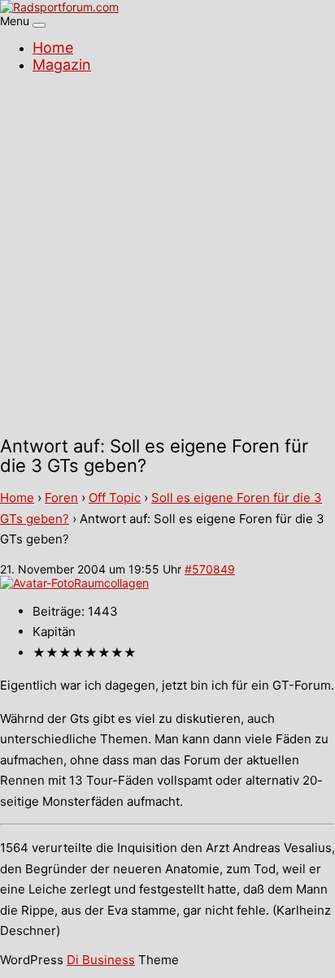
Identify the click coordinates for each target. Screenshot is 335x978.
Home (53, 47)
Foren (61, 497)
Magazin (62, 64)
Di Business (101, 959)
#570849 (210, 569)
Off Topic (115, 497)
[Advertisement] (167, 256)
